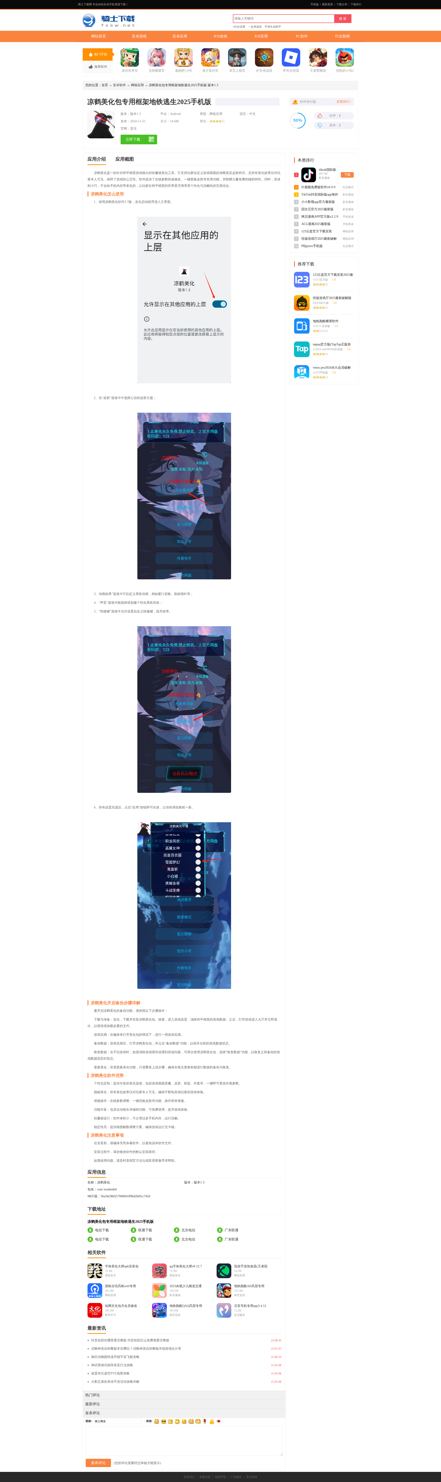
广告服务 (236, 1477)
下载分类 (341, 4)
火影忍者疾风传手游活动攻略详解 (115, 1381)
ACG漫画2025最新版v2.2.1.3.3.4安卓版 (316, 224)
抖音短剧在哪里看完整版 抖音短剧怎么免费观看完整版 (130, 1340)
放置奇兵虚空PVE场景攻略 (110, 1373)
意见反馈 (251, 1477)
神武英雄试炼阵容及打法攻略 (112, 1365)
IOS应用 (261, 36)
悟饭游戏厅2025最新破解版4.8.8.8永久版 (319, 239)
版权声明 (220, 1477)
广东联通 (231, 1230)
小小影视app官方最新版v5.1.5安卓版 (318, 202)
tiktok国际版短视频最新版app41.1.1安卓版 (328, 170)
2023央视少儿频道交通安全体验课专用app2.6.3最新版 (186, 1286)
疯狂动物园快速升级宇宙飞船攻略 (115, 1357)
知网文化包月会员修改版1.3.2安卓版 (121, 1306)
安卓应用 (179, 36)
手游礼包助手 (273, 26)
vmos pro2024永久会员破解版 (332, 368)
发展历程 (204, 1477)
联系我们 (189, 1477)
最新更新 (327, 4)
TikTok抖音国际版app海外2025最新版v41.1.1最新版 (319, 195)
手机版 (315, 4)
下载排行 (356, 4)
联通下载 (145, 1230)
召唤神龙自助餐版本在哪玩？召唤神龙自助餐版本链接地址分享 (136, 1348)
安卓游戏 (139, 36)
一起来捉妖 (255, 26)
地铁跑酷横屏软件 (326, 321)
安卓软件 (119, 85)
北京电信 (188, 1230)
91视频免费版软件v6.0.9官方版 (318, 187)
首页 (105, 85)
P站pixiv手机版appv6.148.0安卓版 (314, 246)
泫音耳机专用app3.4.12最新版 (250, 1306)
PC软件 (302, 36)
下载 (347, 174)
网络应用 (137, 85)
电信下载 (102, 1230)
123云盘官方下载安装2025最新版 (333, 275)
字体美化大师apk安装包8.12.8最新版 (122, 1266)
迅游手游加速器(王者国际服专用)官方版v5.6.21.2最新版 (250, 1266)
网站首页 (98, 36)
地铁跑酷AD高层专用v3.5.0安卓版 (249, 1286)
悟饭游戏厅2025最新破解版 (332, 298)
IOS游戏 (220, 36)
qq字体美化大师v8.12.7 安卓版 (186, 1266)
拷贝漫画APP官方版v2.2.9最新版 (319, 217)
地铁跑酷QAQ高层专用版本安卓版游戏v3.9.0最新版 (187, 1306)
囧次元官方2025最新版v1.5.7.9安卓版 (317, 210)
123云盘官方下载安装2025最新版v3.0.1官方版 (318, 232)
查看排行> (343, 101)
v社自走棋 (239, 26)
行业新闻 (342, 36)
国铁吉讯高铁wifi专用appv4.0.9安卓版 (120, 1286)
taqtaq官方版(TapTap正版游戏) (332, 344)
